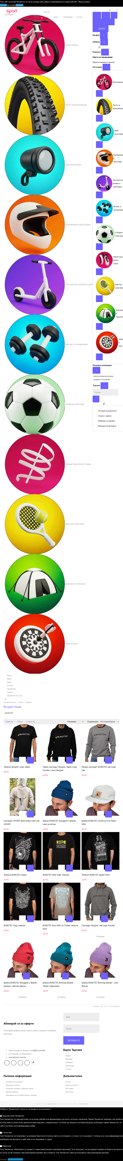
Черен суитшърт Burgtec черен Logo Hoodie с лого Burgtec (60, 768)
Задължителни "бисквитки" (13, 1116)
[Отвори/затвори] (99, 93)
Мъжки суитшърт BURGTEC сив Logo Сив (99, 768)
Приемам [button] (19, 5)
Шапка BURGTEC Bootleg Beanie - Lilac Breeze (100, 984)
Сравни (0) (30, 721)
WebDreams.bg (83, 1104)
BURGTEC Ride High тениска (56, 874)
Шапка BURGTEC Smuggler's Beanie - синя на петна (60, 822)
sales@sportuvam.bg (17, 1057)
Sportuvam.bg (52, 1104)
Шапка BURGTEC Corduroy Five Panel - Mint (99, 822)
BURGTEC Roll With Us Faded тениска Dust (60, 927)
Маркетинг (6, 1146)
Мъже (20, 702)
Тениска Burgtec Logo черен (17, 766)
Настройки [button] (11, 5)
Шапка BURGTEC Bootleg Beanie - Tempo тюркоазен (58, 984)
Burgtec (29, 702)
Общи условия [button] (84, 1)
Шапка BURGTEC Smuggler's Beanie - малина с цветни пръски (21, 984)
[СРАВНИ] (30, 760)
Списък (20, 721)
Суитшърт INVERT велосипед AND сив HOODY (21, 822)
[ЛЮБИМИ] (22, 760)
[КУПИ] (14, 760)
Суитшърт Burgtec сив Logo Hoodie (98, 925)
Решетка (9, 721)
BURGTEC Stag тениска (14, 925)
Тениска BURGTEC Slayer (15, 874)
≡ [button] (5, 699)
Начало (13, 702)
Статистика (7, 1132)
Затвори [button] (3, 5)
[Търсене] (80, 12)
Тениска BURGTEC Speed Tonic (96, 874)
